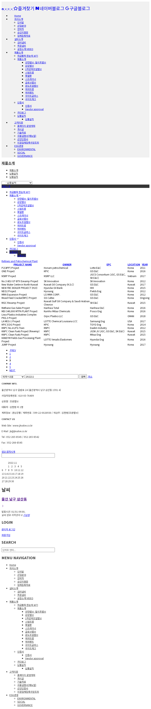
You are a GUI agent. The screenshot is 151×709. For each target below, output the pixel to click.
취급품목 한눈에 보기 (27, 55)
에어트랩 (29, 89)
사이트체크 (30, 99)
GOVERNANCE (25, 155)
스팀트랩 (29, 72)
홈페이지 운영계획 (26, 125)
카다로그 (21, 112)
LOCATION (134, 264)
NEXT (12, 370)
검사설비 (21, 42)
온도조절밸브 (31, 85)
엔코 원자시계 (8, 451)
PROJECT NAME (23, 264)
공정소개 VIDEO (25, 49)
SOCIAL (21, 152)
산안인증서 (22, 139)
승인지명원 (22, 32)
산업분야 (21, 25)
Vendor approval (34, 109)
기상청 (26, 515)
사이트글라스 (31, 95)
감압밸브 (29, 65)
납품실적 (21, 115)
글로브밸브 (30, 82)
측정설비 (21, 45)
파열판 (28, 75)
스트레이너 (30, 79)
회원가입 (6, 535)
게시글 (20, 129)
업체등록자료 (23, 35)
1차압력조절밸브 (33, 69)
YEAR (145, 264)
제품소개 (21, 59)
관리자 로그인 (8, 529)
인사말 (20, 22)
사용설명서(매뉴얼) (26, 135)
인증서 (20, 102)
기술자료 (21, 132)
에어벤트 (29, 92)
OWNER (67, 264)
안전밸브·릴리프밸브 (35, 62)
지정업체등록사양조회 (28, 142)
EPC (109, 264)
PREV (12, 350)
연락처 (20, 29)
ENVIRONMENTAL (26, 149)
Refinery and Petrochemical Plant (20, 261)
